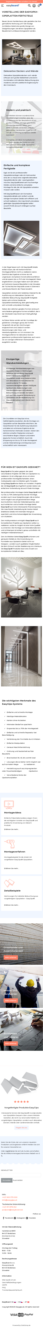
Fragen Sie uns (21, 1128)
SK (12, 1302)
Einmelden (7, 1180)
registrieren (10, 1151)
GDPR (4, 1285)
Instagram (20, 1218)
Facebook (9, 1218)
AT (25, 1302)
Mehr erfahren (10, 1043)
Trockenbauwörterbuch (12, 1290)
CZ (19, 1302)
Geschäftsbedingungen (11, 1282)
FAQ (4, 1287)
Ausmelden (18, 1180)
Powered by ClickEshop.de (21, 1325)
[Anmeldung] (34, 5)
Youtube (32, 1218)
